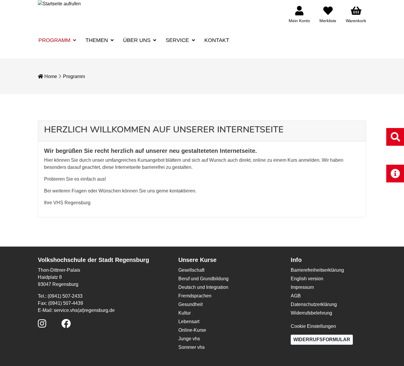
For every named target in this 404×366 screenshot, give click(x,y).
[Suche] (395, 136)
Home (50, 76)
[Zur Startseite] (59, 3)
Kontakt (216, 40)
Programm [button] (55, 40)
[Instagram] (42, 325)
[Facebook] (66, 325)
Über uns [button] (137, 40)
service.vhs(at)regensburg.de (84, 310)
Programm (74, 76)
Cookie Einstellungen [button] (313, 326)
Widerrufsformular (321, 339)
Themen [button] (97, 40)
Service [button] (178, 40)
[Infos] (395, 173)
